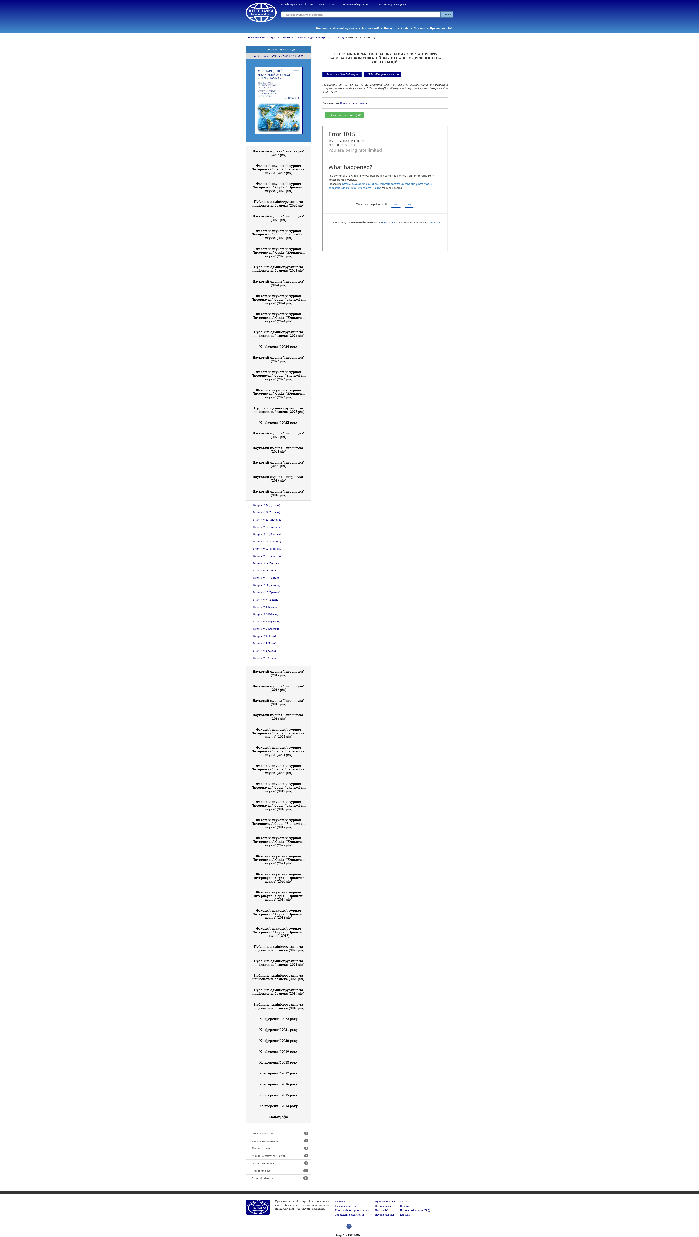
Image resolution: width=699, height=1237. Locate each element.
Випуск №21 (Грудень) (266, 512)
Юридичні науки (279, 1170)
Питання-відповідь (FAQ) (392, 4)
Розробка (348, 1235)
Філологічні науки (279, 1163)
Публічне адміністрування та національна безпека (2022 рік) (278, 948)
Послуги (390, 28)
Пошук (447, 14)
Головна (321, 28)
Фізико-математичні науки (279, 1155)
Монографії (370, 28)
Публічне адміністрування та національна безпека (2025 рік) (278, 269)
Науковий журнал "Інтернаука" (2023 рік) (278, 359)
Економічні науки (279, 1178)
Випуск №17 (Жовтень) (267, 541)
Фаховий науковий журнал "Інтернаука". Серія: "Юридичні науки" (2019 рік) (278, 896)
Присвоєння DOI (441, 28)
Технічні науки (279, 1148)
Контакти (406, 1214)
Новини (405, 1206)
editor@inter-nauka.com (299, 4)
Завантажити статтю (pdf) (346, 115)
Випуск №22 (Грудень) (266, 505)
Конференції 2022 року (278, 1018)
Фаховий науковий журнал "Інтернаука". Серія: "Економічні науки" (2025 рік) (279, 234)
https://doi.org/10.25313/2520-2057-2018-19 (278, 56)
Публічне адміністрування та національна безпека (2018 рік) (278, 1006)
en (333, 4)
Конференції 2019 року (278, 1051)
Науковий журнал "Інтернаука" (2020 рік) (278, 464)
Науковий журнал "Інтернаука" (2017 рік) (278, 673)
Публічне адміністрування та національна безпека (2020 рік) (278, 977)
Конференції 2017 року (278, 1073)
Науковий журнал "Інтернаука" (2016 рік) (278, 688)
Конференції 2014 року (278, 1106)
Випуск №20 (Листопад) (267, 519)
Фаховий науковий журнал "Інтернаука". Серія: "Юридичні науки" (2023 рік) (278, 393)
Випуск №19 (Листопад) (267, 527)
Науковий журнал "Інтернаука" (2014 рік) (278, 717)
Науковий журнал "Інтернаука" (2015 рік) (278, 702)
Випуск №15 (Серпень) (267, 556)
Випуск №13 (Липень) (266, 570)
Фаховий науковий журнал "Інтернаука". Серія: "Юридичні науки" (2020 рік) (278, 877)
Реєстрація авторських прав (352, 1210)
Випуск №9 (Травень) (266, 599)
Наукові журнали (345, 28)
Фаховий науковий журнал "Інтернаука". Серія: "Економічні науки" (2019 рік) (279, 787)
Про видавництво (345, 1206)
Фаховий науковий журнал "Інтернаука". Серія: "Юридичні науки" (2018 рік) (278, 914)
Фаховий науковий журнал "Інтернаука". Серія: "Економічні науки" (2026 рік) (279, 169)
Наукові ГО (381, 1210)
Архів (405, 28)
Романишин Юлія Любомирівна (343, 74)
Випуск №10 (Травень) (266, 592)
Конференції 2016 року (278, 1084)
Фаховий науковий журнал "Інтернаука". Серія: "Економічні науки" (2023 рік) (279, 375)
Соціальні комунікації (279, 1141)
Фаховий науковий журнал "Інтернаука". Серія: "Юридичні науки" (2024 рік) (278, 317)
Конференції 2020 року (278, 1040)
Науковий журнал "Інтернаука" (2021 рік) (278, 450)
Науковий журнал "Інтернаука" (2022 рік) (278, 435)
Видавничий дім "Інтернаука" (263, 37)
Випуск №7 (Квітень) (265, 614)
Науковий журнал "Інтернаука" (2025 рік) (278, 218)
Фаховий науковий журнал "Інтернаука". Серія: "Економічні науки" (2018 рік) (279, 805)
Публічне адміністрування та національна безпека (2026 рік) (278, 203)
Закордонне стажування (349, 1214)
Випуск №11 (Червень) (266, 585)
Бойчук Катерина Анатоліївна (383, 74)
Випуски (288, 37)
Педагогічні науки (279, 1133)
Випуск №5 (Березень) (266, 628)
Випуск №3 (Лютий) (265, 643)
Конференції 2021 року (278, 1029)
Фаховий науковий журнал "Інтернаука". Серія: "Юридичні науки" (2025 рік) (278, 252)
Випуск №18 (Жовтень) (267, 534)
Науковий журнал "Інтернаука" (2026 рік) (278, 153)
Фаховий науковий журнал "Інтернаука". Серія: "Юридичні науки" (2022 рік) (278, 841)
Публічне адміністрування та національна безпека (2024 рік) (278, 334)
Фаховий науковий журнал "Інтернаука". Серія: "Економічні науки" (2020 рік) (279, 769)
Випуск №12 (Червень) (266, 577)
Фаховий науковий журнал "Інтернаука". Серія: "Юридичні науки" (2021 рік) (278, 859)
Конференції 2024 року (278, 346)
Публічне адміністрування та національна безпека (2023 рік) (278, 410)
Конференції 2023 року (278, 422)
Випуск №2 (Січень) (265, 650)
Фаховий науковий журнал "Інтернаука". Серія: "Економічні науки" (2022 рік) (279, 733)
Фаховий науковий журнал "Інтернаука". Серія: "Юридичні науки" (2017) (278, 932)
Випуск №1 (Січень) (265, 658)
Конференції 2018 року (278, 1062)
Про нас (419, 28)
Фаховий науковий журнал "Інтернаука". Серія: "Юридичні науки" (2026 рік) (278, 187)
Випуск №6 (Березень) (266, 621)
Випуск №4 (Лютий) (265, 636)
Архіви (404, 1201)
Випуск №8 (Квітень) (265, 607)
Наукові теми (383, 1206)
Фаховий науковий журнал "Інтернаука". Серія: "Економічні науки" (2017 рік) (279, 823)
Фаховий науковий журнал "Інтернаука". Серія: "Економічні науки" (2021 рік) (279, 751)
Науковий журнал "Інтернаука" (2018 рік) (320, 37)
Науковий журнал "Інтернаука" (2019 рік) (278, 478)
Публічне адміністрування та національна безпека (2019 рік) (278, 992)
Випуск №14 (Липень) (266, 563)
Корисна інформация (355, 4)
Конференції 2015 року (278, 1095)
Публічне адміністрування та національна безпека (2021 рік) (278, 963)
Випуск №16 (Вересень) (267, 548)
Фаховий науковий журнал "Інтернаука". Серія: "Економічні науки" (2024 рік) (279, 299)
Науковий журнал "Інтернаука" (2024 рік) (278, 283)
